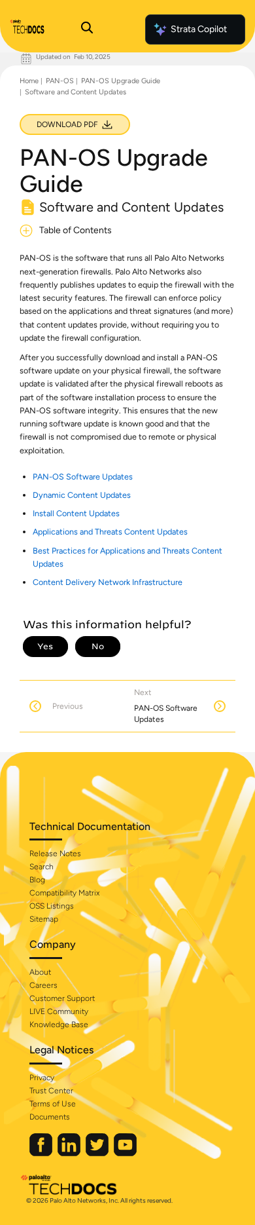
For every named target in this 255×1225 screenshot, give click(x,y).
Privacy (41, 1077)
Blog (37, 879)
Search (41, 866)
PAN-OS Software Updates (83, 476)
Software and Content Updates (75, 92)
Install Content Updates (76, 513)
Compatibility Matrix (64, 892)
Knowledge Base (58, 1024)
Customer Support (62, 998)
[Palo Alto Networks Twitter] (98, 1153)
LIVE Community (58, 1011)
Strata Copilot (199, 29)
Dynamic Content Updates (82, 495)
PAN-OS (60, 81)
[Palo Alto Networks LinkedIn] (70, 1153)
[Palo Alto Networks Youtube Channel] (125, 1153)
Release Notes (55, 853)
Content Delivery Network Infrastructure (107, 582)
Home (29, 81)
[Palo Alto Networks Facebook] (41, 1153)
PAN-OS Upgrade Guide (120, 81)
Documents (49, 1116)
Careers (43, 985)
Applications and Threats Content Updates (110, 532)
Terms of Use (52, 1103)
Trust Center (51, 1090)
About (40, 972)
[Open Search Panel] (87, 29)
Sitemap (43, 919)
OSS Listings (51, 906)
